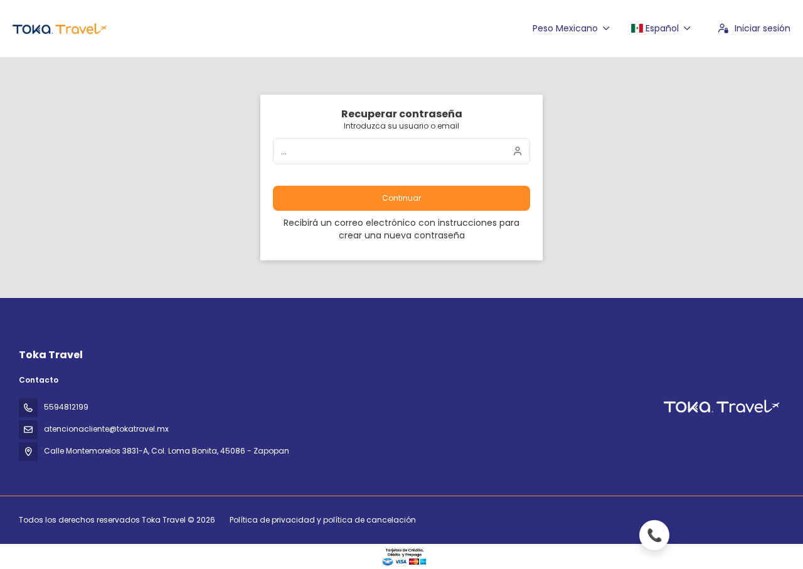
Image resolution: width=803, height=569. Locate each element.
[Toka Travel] (720, 406)
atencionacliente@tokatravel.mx (106, 428)
